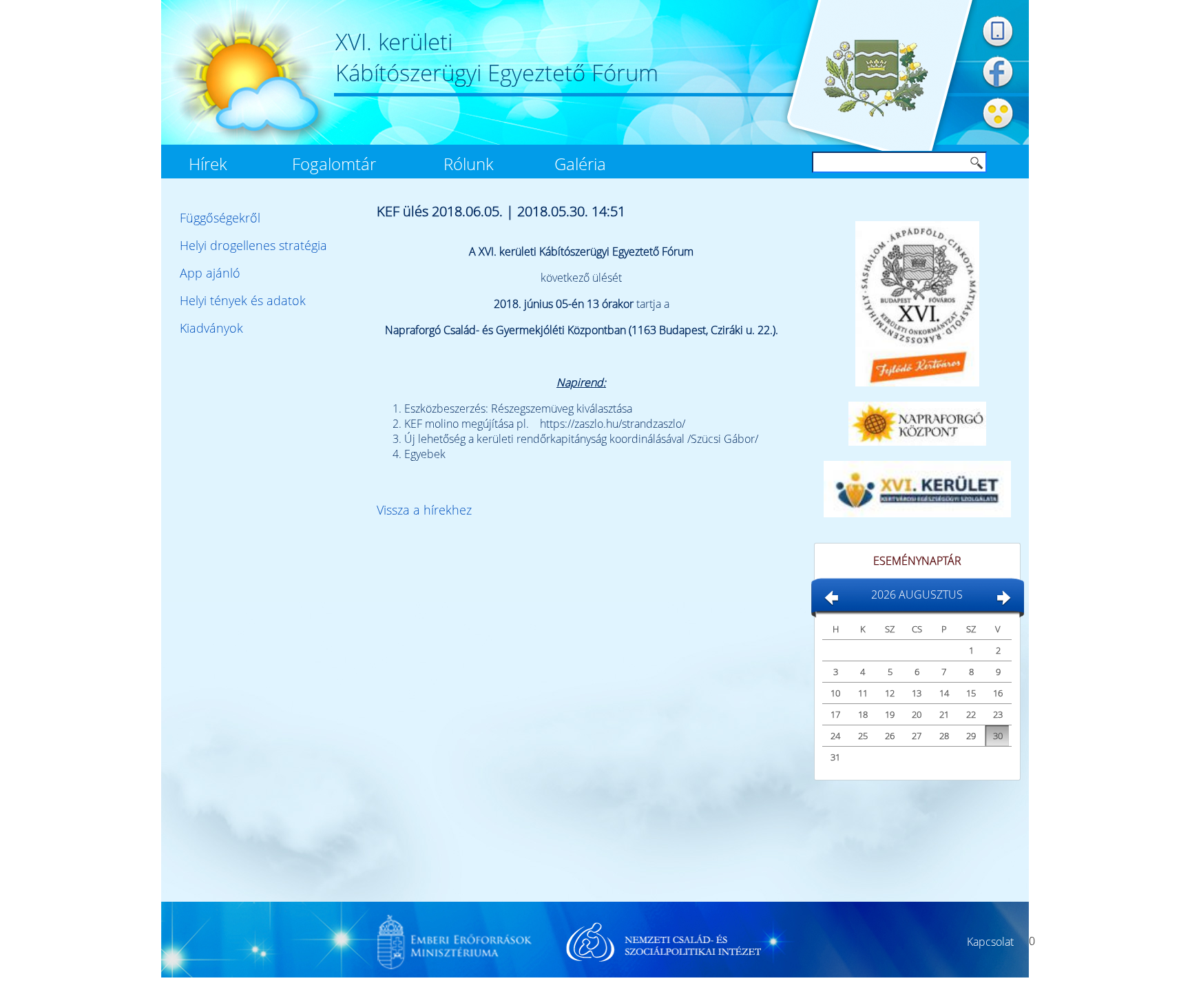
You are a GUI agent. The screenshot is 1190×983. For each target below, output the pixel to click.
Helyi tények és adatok (243, 300)
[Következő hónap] (1003, 602)
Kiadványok (211, 328)
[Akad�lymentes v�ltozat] (998, 130)
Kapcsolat (990, 941)
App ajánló (210, 273)
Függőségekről (220, 217)
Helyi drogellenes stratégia (253, 245)
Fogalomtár (334, 164)
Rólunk (468, 164)
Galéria (580, 164)
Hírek (208, 164)
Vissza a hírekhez (424, 509)
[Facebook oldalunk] (998, 88)
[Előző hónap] (830, 602)
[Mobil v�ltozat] (998, 47)
